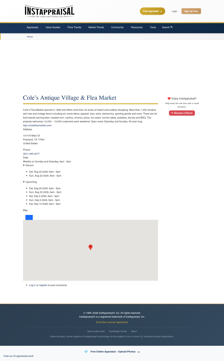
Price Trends (74, 27)
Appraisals (32, 27)
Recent (29, 165)
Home (30, 36)
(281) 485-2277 (31, 153)
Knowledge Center (118, 331)
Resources (137, 27)
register (43, 285)
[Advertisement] (112, 62)
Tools (153, 27)
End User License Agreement (112, 322)
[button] (90, 247)
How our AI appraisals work (18, 356)
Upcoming (31, 182)
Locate (29, 217)
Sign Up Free (191, 11)
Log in (32, 285)
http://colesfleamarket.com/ (37, 125)
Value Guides (53, 27)
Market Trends (96, 27)
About (134, 331)
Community (117, 27)
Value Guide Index (96, 331)
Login (174, 11)
